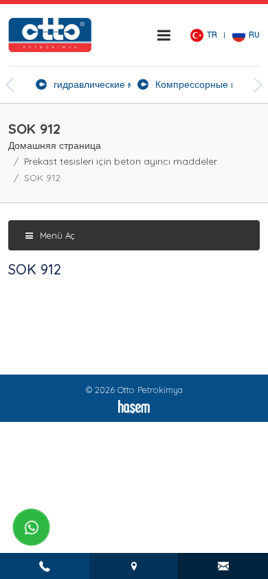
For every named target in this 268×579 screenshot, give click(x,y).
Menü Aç (56, 235)
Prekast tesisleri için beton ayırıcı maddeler (120, 161)
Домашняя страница (54, 145)
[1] (163, 35)
